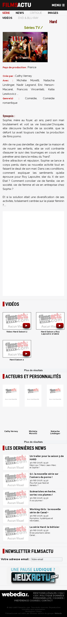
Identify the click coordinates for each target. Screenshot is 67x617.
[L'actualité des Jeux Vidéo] (33, 576)
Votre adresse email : (16, 559)
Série (6, 13)
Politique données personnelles (48, 596)
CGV (35, 595)
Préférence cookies (27, 600)
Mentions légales (44, 593)
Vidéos (7, 18)
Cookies (58, 598)
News (20, 13)
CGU (60, 593)
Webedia (57, 613)
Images (53, 13)
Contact (47, 600)
